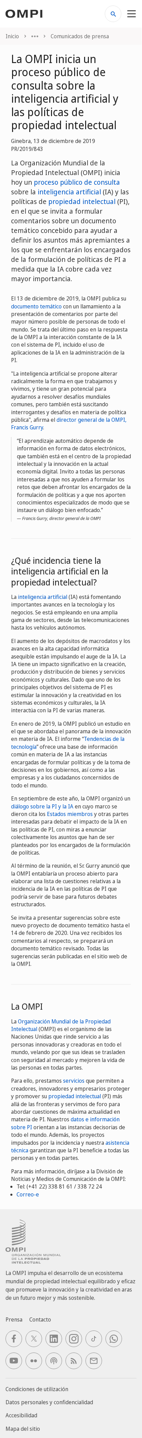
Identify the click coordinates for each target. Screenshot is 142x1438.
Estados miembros (70, 814)
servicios (73, 1080)
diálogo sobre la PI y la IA (42, 806)
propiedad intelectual (81, 201)
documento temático (36, 306)
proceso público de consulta (77, 182)
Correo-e (28, 1194)
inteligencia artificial (69, 191)
